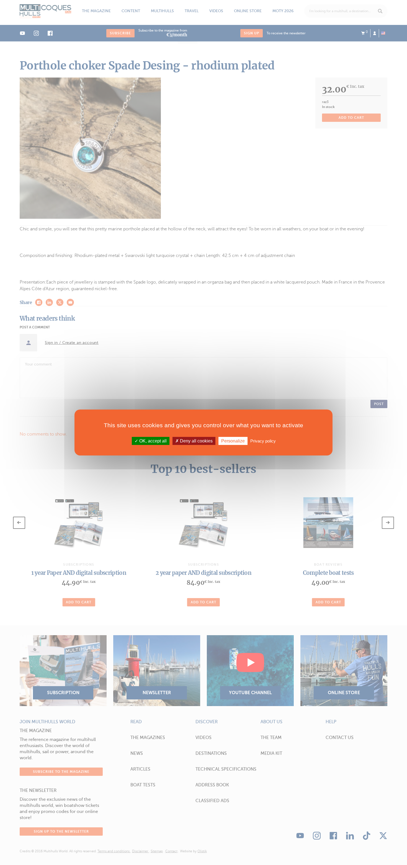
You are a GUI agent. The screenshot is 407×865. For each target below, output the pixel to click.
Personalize (233, 441)
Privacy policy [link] (263, 441)
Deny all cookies (196, 441)
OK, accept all (152, 441)
